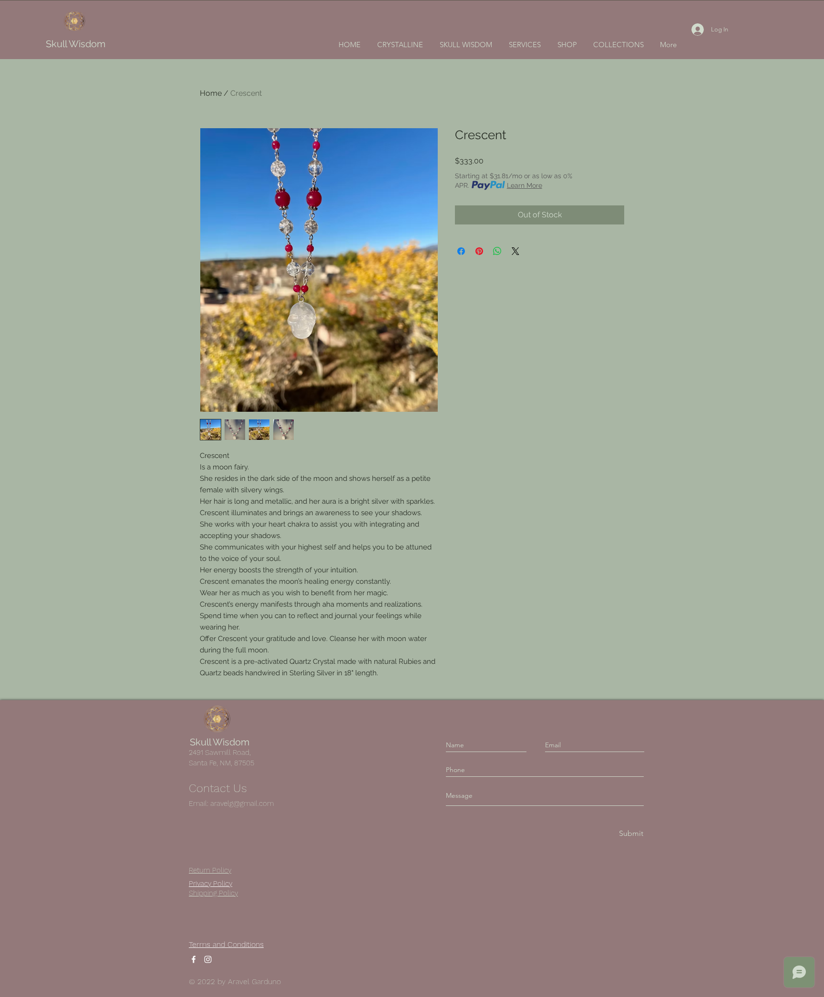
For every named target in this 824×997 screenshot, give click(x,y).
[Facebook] (193, 959)
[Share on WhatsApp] (497, 251)
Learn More (524, 185)
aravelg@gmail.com (242, 803)
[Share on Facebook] (461, 251)
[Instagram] (208, 959)
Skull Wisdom (75, 44)
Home (211, 93)
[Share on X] (515, 251)
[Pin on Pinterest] (479, 251)
